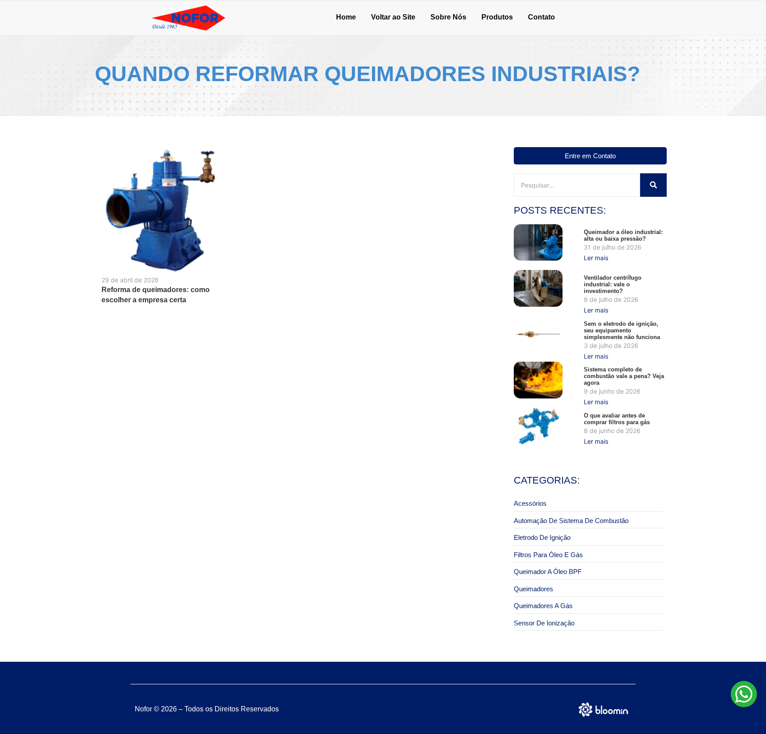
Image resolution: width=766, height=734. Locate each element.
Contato (541, 17)
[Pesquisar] (653, 185)
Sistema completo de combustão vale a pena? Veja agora (624, 376)
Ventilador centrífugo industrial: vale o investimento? (612, 284)
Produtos (497, 17)
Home (346, 17)
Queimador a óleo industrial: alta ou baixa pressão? (623, 235)
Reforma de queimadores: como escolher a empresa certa (156, 295)
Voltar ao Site (393, 17)
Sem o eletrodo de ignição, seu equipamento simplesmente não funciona (622, 330)
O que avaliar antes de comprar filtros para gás (617, 419)
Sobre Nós (448, 17)
